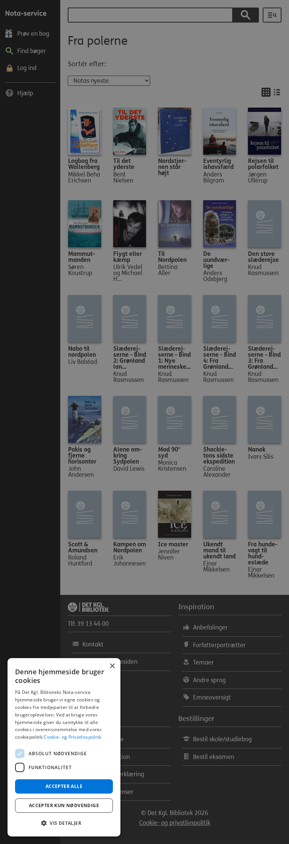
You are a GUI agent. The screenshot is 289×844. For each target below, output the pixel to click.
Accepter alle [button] (64, 786)
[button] (64, 823)
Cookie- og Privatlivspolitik (72, 737)
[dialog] (64, 747)
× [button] (112, 666)
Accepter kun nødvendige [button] (64, 805)
